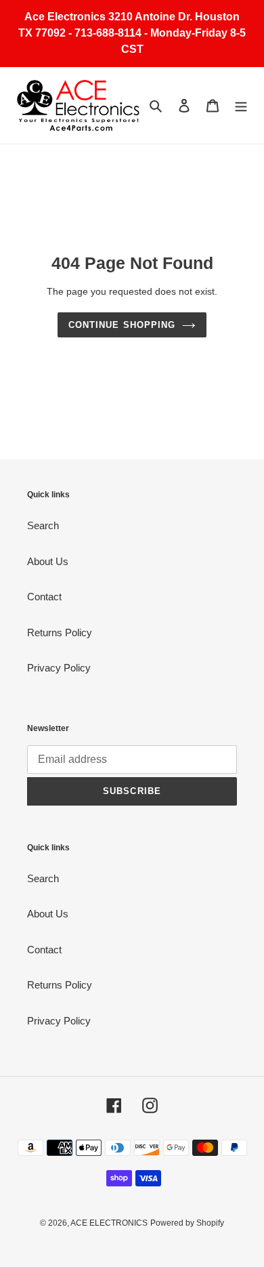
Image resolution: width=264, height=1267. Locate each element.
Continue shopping (121, 325)
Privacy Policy (59, 667)
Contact (44, 596)
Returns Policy (59, 632)
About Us (47, 561)
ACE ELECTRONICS (109, 1223)
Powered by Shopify (187, 1223)
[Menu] (241, 105)
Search (43, 525)
